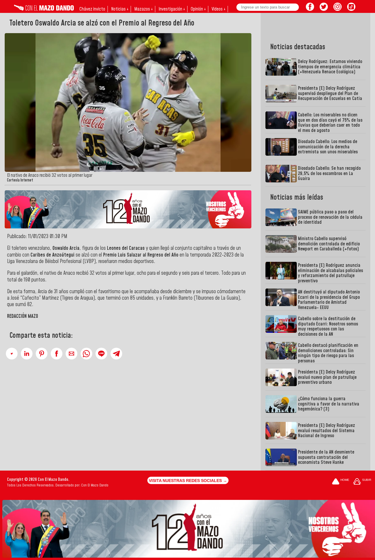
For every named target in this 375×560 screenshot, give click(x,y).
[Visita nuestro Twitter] (324, 9)
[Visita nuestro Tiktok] (351, 9)
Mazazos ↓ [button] (143, 9)
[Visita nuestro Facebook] (310, 9)
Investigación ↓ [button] (171, 9)
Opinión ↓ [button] (198, 9)
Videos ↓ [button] (218, 9)
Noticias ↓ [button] (119, 9)
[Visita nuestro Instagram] (337, 9)
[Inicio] (44, 9)
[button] (12, 353)
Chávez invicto (92, 9)
